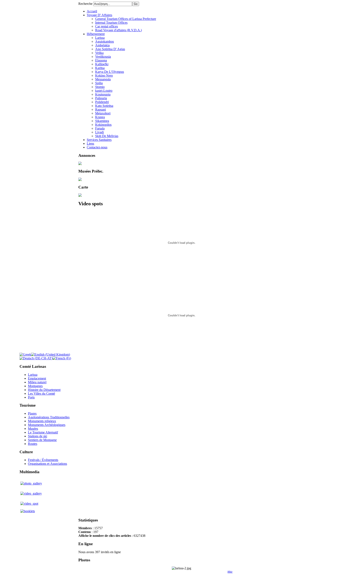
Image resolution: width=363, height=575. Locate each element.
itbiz (230, 571)
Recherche (85, 3)
